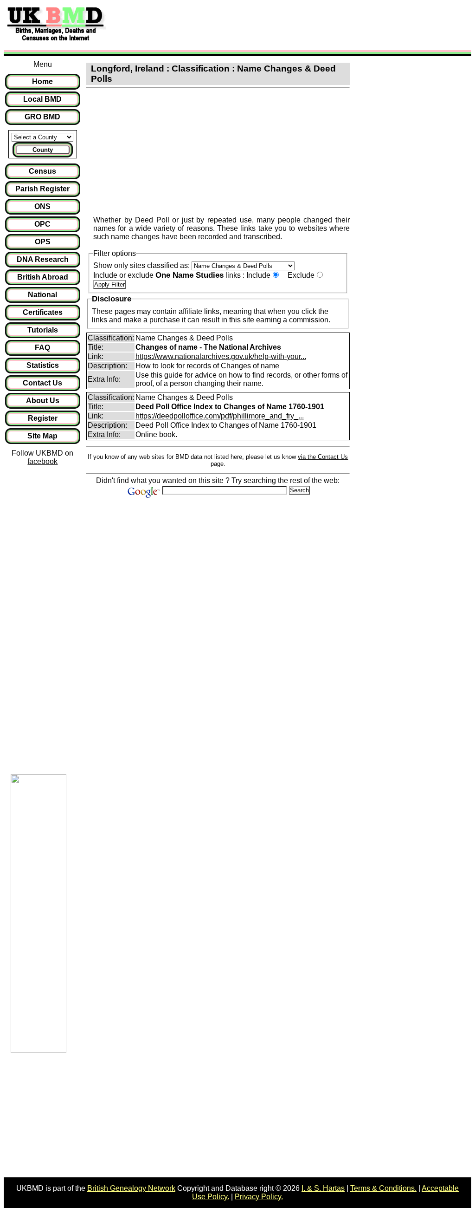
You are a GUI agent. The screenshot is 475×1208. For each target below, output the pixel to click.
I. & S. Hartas (323, 1188)
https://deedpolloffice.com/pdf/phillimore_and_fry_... (219, 416)
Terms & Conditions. (383, 1188)
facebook (42, 461)
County (42, 149)
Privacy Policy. (259, 1197)
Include (258, 275)
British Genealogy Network (131, 1188)
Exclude (301, 275)
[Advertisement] (280, 25)
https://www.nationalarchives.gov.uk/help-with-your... (220, 356)
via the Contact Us (323, 456)
